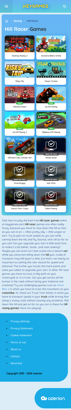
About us (16, 349)
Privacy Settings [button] (20, 321)
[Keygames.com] (7, 21)
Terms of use (18, 342)
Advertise (16, 363)
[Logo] (35, 6)
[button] (64, 6)
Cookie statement (21, 335)
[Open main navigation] (6, 6)
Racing (18, 20)
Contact (15, 356)
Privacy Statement (22, 328)
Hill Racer (32, 20)
